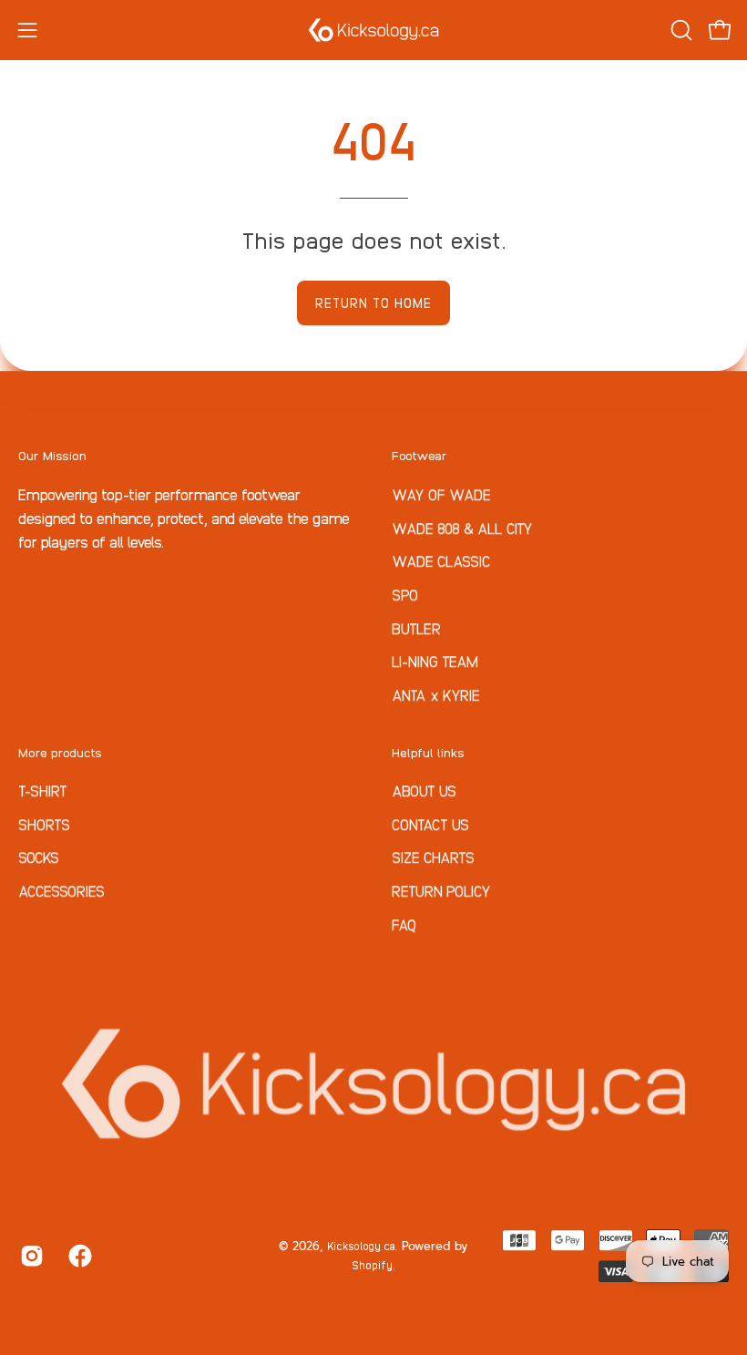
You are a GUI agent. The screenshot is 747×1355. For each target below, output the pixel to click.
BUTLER (416, 627)
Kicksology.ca (361, 1245)
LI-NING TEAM (435, 661)
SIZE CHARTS (433, 857)
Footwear (419, 454)
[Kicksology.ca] (373, 30)
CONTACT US (430, 824)
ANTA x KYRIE (436, 694)
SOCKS (38, 857)
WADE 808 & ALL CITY (462, 527)
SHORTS (44, 824)
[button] (679, 30)
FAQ (404, 924)
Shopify (372, 1264)
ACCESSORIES (61, 890)
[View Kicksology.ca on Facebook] (79, 1255)
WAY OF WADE (441, 494)
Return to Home (373, 302)
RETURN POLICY (441, 890)
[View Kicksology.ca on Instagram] (30, 1255)
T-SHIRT (42, 790)
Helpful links (428, 751)
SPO (405, 594)
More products (60, 751)
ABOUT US (424, 790)
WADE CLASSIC (441, 560)
